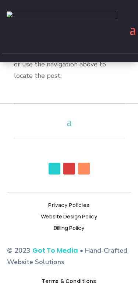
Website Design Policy (69, 216)
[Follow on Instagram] (84, 169)
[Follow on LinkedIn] (69, 169)
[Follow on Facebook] (54, 169)
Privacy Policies (69, 204)
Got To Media (55, 250)
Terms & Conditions (69, 280)
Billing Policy (69, 228)
